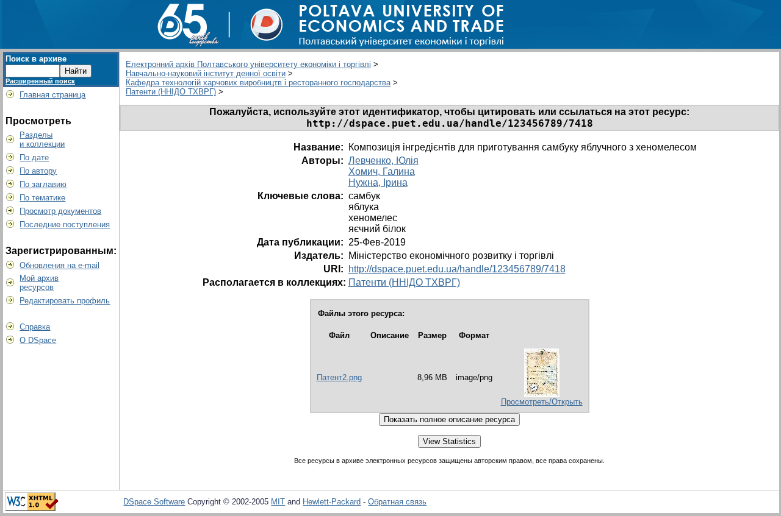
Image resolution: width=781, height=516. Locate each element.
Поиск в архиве (36, 58)
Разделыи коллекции (42, 139)
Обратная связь (397, 501)
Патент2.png (339, 377)
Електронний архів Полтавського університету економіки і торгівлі (248, 64)
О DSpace (38, 340)
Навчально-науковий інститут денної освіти (206, 73)
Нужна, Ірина (378, 182)
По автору (38, 170)
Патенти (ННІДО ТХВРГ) (171, 91)
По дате (34, 157)
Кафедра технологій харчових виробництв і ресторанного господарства (258, 82)
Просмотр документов (60, 211)
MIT (278, 501)
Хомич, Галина (381, 171)
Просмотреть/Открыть (542, 401)
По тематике (42, 197)
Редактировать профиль (65, 300)
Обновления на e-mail (59, 265)
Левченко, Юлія (383, 160)
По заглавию (43, 184)
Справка (35, 326)
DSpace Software (154, 501)
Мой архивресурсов (39, 283)
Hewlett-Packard (332, 501)
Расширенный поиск (40, 81)
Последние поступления (65, 224)
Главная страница (52, 94)
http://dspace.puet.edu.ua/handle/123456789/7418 (457, 269)
